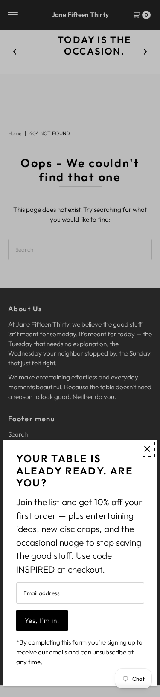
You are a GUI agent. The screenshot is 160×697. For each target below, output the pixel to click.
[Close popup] (147, 449)
